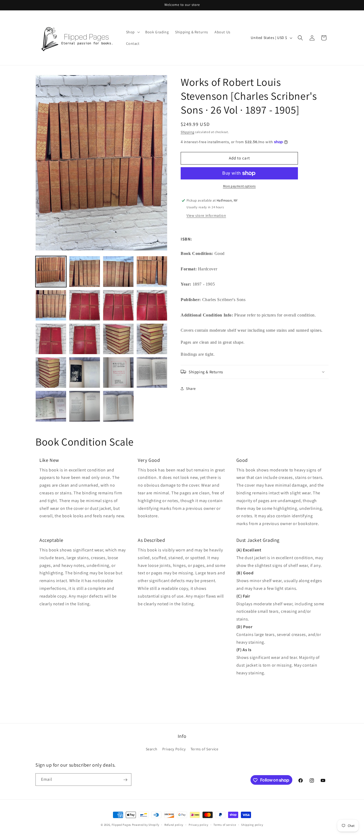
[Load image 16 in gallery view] (151, 372)
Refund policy (173, 824)
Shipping (187, 132)
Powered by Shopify (145, 825)
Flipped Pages (121, 825)
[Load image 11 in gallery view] (118, 338)
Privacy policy (198, 824)
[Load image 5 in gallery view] (50, 305)
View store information (206, 215)
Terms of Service (205, 749)
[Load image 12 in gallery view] (151, 338)
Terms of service (224, 824)
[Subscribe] (125, 780)
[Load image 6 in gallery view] (84, 305)
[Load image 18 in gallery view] (84, 406)
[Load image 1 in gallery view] (50, 271)
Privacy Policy (173, 749)
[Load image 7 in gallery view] (118, 305)
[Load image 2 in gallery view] (84, 271)
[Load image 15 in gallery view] (118, 372)
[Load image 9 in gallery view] (50, 338)
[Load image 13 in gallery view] (50, 372)
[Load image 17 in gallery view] (50, 406)
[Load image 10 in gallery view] (84, 338)
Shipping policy (252, 824)
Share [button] (191, 388)
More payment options (239, 186)
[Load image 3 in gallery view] (118, 271)
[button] (132, 32)
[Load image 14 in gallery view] (84, 372)
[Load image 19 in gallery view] (118, 406)
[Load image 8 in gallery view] (151, 305)
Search (151, 749)
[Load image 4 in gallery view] (151, 271)
